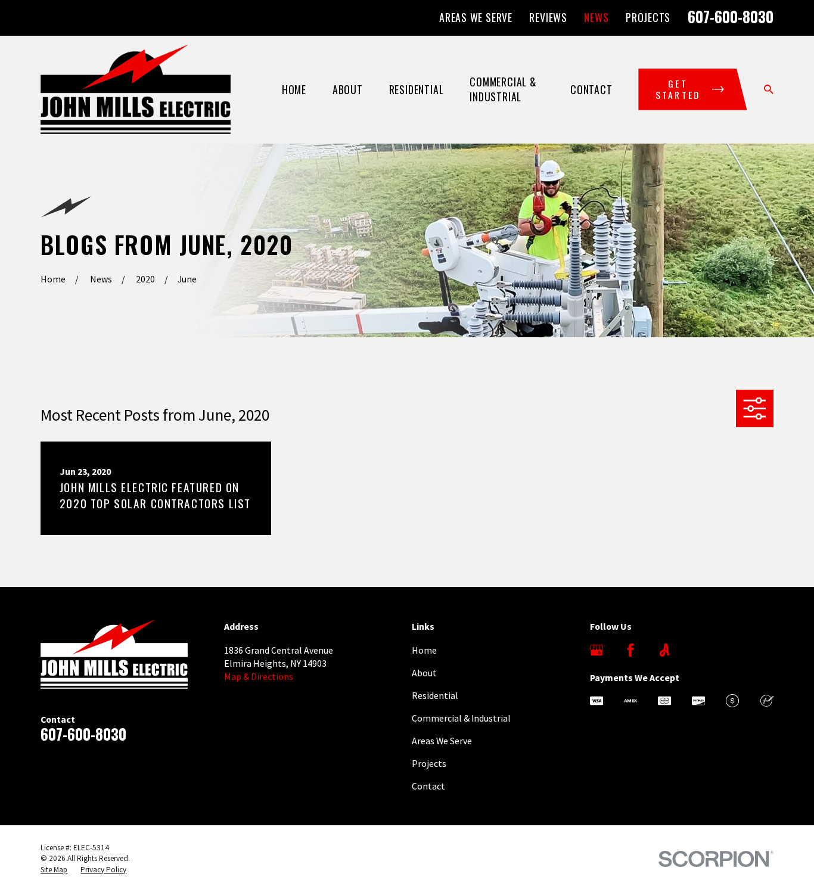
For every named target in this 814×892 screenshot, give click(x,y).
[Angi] (664, 650)
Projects (648, 17)
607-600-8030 (730, 16)
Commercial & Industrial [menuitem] (503, 89)
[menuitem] (54, 870)
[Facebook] (630, 650)
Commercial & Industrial (461, 718)
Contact (428, 786)
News (596, 17)
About (424, 673)
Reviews (548, 17)
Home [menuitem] (294, 89)
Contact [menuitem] (591, 89)
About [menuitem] (348, 89)
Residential (435, 695)
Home (424, 650)
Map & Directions (258, 676)
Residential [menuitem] (416, 89)
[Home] (136, 89)
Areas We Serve (475, 17)
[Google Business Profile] (596, 650)
